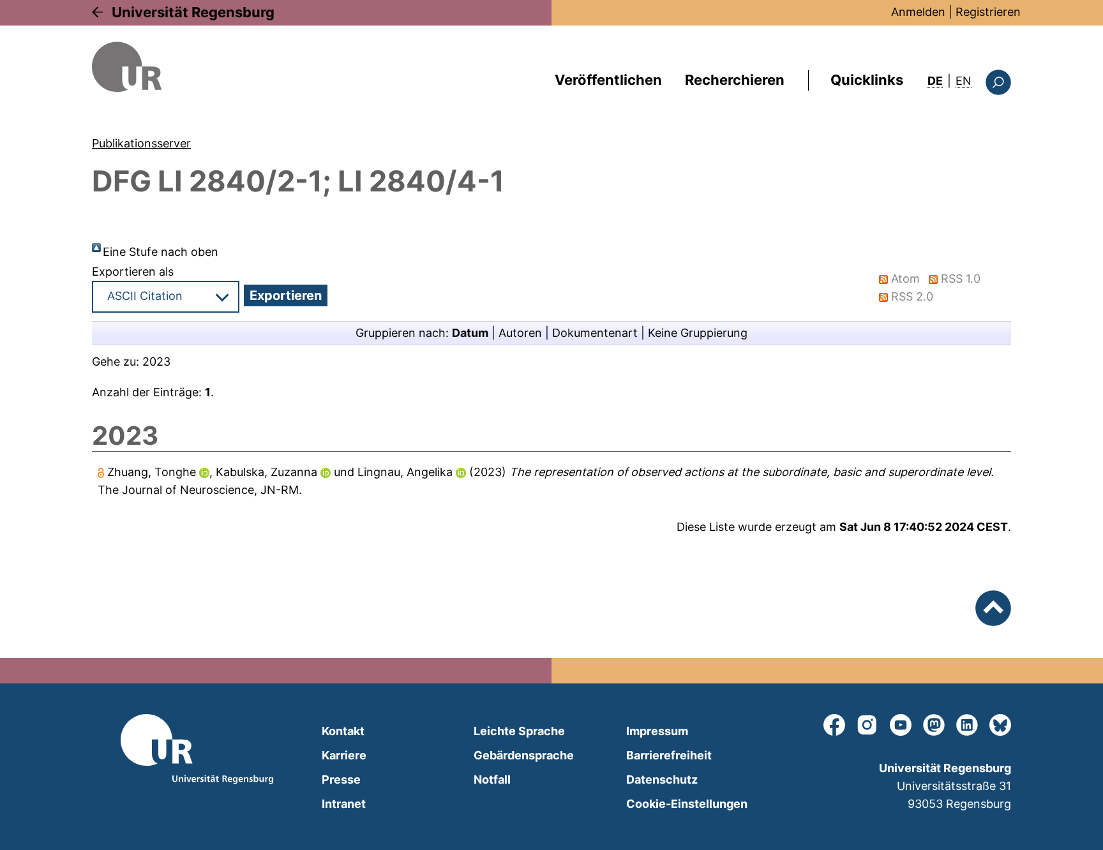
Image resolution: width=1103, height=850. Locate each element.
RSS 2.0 (912, 296)
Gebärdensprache (524, 755)
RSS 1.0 (960, 278)
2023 (156, 361)
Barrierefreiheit (669, 755)
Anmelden (918, 12)
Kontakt (343, 731)
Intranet (344, 803)
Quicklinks (866, 79)
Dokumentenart (595, 332)
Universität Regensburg (193, 12)
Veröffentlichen (608, 79)
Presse (341, 779)
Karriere (344, 755)
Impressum (657, 731)
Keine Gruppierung (697, 332)
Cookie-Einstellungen (686, 803)
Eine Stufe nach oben (160, 251)
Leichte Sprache (519, 731)
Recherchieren (734, 79)
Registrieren (988, 12)
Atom (905, 278)
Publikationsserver (141, 143)
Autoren (520, 332)
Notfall (492, 779)
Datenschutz (662, 779)
